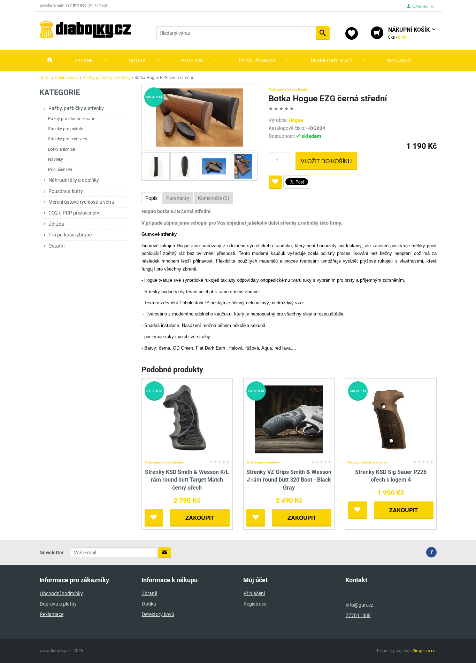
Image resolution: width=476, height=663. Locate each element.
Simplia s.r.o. (425, 650)
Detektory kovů (331, 60)
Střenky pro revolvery (67, 138)
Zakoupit (199, 518)
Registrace (255, 604)
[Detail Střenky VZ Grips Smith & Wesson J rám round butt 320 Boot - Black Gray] (289, 419)
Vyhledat (323, 33)
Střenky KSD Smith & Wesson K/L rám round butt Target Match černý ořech (187, 480)
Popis (151, 198)
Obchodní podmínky (61, 593)
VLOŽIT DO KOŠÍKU (326, 161)
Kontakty (399, 60)
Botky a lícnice (61, 149)
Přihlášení (254, 593)
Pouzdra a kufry (65, 191)
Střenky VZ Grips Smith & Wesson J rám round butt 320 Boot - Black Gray (288, 480)
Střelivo (192, 60)
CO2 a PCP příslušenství (74, 213)
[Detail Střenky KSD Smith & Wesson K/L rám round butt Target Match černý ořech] (187, 419)
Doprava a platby (58, 604)
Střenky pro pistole (65, 128)
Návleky (55, 159)
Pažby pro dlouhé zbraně (71, 118)
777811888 (358, 615)
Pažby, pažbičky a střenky (76, 108)
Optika (137, 60)
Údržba (56, 224)
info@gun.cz (359, 605)
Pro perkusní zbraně (70, 234)
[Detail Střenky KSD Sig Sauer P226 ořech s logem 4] (391, 419)
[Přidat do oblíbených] (275, 182)
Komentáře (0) (213, 198)
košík (409, 33)
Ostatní (56, 246)
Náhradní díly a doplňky (73, 180)
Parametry (177, 198)
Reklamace (51, 614)
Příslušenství (257, 60)
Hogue (296, 120)
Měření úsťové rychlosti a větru (81, 202)
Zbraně (84, 60)
